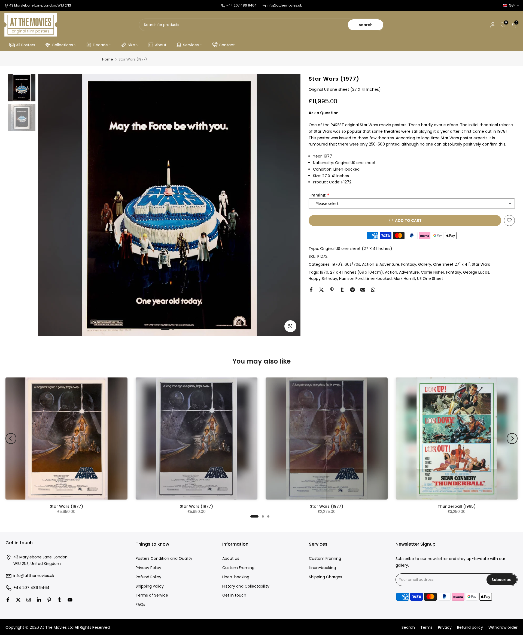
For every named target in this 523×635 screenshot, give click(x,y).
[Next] (512, 438)
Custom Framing (238, 567)
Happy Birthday (323, 278)
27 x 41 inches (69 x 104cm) (356, 272)
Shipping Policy (150, 586)
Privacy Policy (148, 567)
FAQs (140, 604)
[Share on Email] (362, 289)
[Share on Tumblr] (342, 289)
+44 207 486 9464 (31, 587)
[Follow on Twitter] (18, 600)
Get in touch (234, 595)
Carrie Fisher (432, 272)
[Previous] (10, 438)
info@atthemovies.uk (284, 5)
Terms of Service (152, 595)
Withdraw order (503, 627)
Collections (62, 45)
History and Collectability (245, 586)
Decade (100, 45)
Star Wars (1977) (66, 506)
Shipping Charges (325, 577)
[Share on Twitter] (321, 289)
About (160, 45)
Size (131, 45)
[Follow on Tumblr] (59, 600)
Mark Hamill (404, 278)
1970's (337, 264)
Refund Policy (148, 577)
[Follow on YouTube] (70, 600)
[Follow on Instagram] (28, 600)
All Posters (25, 45)
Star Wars (481, 264)
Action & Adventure (380, 264)
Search (408, 627)
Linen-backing (235, 577)
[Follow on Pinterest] (49, 600)
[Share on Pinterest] (331, 289)
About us (230, 558)
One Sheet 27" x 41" (451, 264)
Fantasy (408, 264)
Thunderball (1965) (457, 506)
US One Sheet (430, 278)
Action (391, 272)
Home (107, 59)
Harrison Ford (351, 278)
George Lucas (476, 272)
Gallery (424, 264)
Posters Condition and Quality (164, 558)
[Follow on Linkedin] (39, 600)
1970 (324, 272)
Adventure (409, 272)
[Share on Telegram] (352, 289)
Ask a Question (324, 112)
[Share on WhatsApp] (373, 289)
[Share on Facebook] (311, 289)
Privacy (445, 627)
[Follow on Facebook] (7, 600)
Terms (426, 627)
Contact (227, 45)
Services (191, 45)
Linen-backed (379, 278)
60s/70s (352, 264)
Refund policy (470, 627)
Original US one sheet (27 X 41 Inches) (356, 248)
